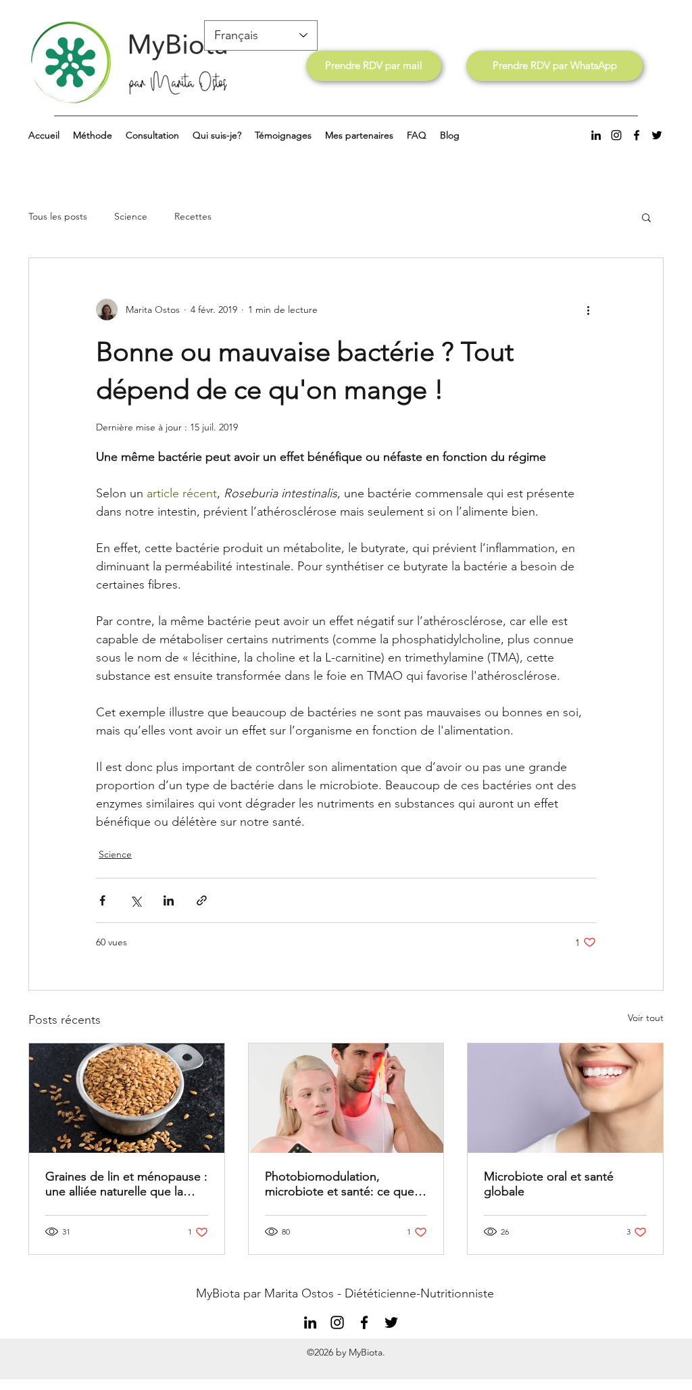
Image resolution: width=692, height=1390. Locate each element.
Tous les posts (57, 216)
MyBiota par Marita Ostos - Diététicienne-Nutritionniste (345, 1293)
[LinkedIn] (596, 135)
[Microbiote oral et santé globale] (565, 1098)
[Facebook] (636, 135)
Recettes (193, 216)
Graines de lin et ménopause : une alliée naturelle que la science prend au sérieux (126, 1184)
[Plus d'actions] (588, 309)
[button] (646, 217)
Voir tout (646, 1018)
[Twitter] (657, 135)
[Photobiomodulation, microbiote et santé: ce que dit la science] (346, 1098)
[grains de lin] (126, 1098)
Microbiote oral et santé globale (549, 1184)
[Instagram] (616, 135)
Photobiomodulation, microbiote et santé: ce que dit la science (339, 1184)
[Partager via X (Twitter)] (135, 900)
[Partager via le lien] (201, 900)
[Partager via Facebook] (102, 900)
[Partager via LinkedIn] (168, 900)
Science (130, 216)
